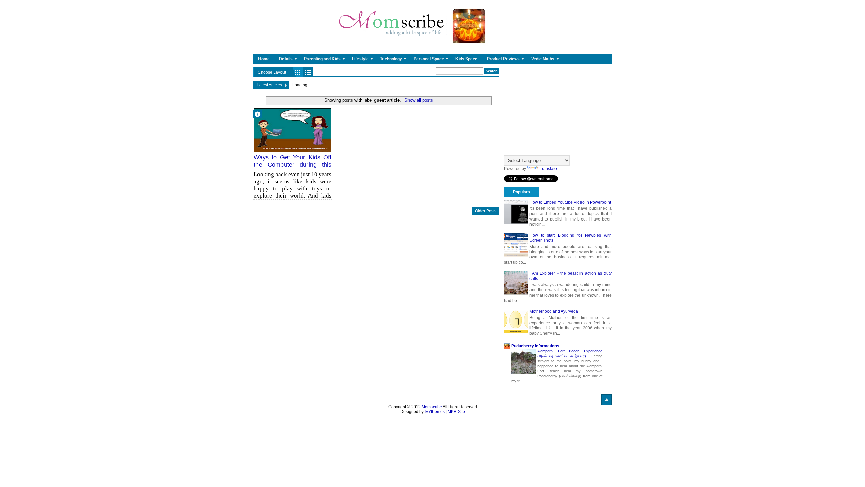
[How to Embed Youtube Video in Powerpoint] (516, 212)
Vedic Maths (542, 58)
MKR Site (456, 411)
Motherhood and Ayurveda (553, 311)
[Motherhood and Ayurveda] (516, 321)
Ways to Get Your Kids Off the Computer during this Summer (292, 164)
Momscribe (432, 406)
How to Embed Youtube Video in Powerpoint (570, 202)
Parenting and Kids (322, 58)
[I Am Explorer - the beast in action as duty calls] (516, 283)
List (308, 72)
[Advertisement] (558, 109)
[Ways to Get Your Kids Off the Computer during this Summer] (292, 130)
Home (264, 58)
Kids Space (466, 58)
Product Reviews (503, 58)
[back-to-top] (606, 399)
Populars (521, 192)
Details (286, 58)
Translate (548, 168)
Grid (298, 72)
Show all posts (418, 100)
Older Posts (485, 211)
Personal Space (429, 58)
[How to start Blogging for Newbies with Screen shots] (516, 245)
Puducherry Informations (535, 346)
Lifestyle (360, 58)
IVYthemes (435, 411)
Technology (391, 58)
